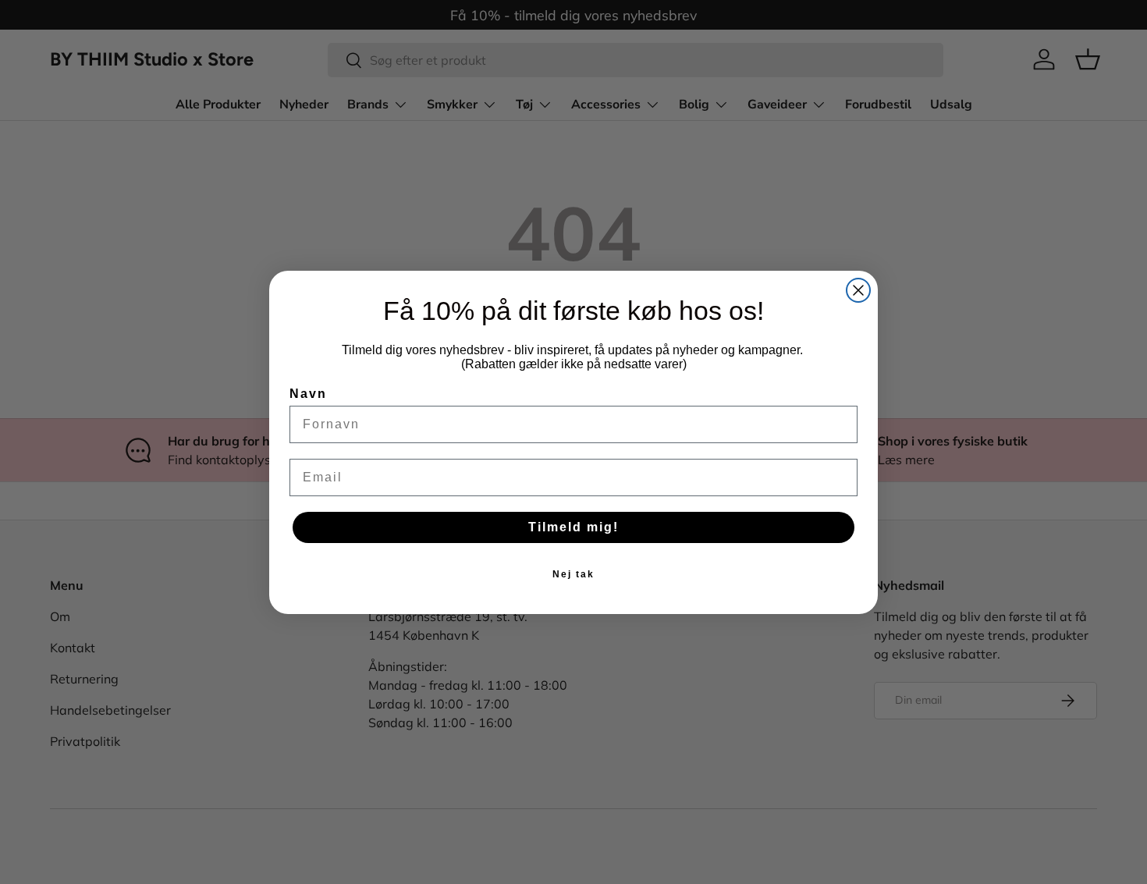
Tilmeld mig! (573, 527)
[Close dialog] (858, 290)
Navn (308, 393)
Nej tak (573, 574)
